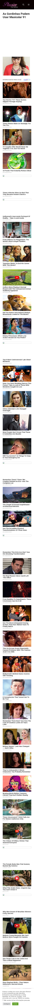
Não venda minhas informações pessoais (17, 1000)
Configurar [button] (7, 1004)
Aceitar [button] (15, 1004)
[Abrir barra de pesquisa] (23, 4)
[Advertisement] (17, 39)
